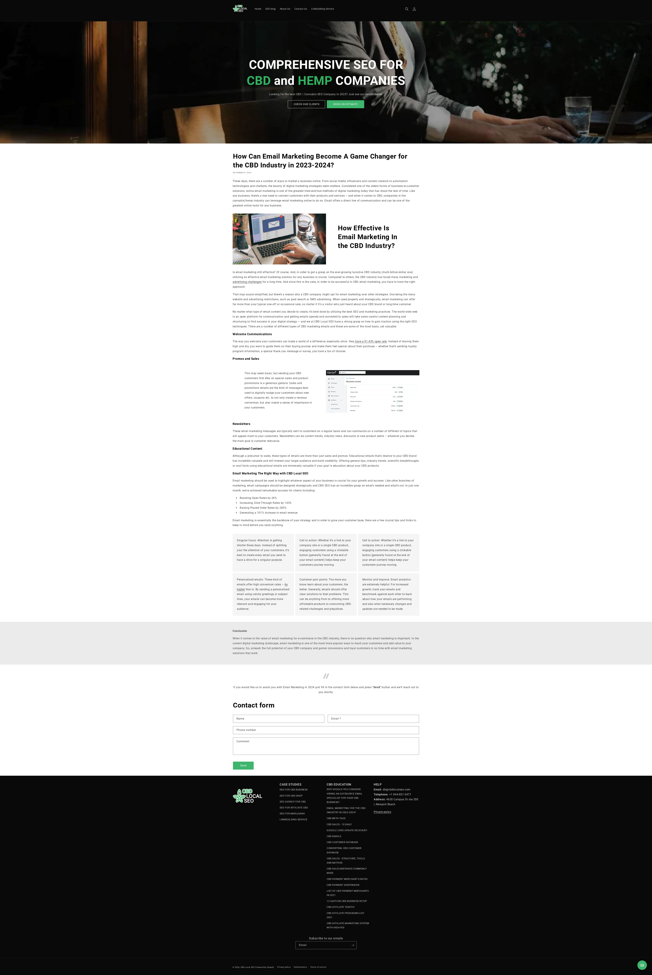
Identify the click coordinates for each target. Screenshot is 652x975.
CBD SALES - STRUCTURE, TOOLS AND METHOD (346, 860)
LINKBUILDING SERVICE (293, 819)
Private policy (382, 812)
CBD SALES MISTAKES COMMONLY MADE (347, 870)
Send (243, 765)
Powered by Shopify (264, 967)
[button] (407, 9)
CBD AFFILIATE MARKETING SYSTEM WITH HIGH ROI (348, 925)
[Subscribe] (352, 945)
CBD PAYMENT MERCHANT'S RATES (347, 879)
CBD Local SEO (248, 967)
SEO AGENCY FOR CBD (293, 801)
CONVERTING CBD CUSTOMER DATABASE (344, 850)
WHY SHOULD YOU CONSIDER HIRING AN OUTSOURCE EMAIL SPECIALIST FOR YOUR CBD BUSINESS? (345, 796)
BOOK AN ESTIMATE (345, 104)
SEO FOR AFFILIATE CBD (294, 807)
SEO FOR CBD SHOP (291, 795)
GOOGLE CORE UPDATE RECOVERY (347, 830)
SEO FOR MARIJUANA (292, 813)
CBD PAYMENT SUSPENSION (343, 885)
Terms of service (318, 967)
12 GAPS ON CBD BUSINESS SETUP (347, 901)
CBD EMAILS (334, 836)
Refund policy (300, 967)
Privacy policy (284, 967)
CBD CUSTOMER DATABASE (342, 842)
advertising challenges (247, 281)
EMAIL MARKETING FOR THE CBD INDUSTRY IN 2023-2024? (346, 810)
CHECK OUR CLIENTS (306, 104)
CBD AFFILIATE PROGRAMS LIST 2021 (345, 915)
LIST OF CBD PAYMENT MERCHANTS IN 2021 (348, 893)
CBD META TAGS (336, 818)
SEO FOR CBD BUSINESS (294, 789)
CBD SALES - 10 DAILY (339, 824)
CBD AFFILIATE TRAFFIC (341, 907)
